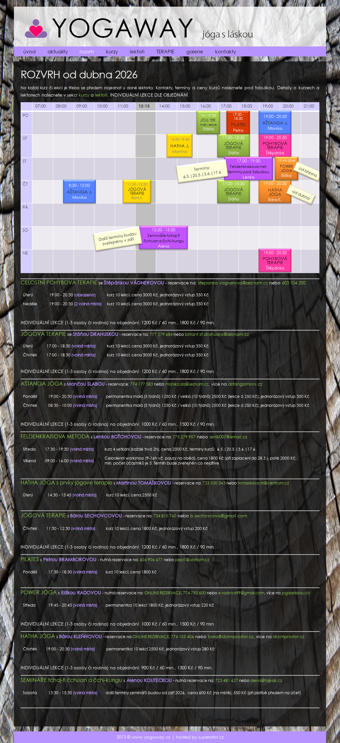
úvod (29, 51)
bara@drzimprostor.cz (230, 636)
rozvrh (87, 51)
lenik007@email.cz (228, 436)
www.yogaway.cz (151, 737)
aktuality (57, 51)
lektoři (137, 51)
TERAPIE (165, 51)
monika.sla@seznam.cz (187, 384)
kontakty (225, 51)
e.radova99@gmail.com (241, 592)
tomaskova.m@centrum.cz (263, 483)
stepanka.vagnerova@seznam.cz (233, 282)
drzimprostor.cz (288, 636)
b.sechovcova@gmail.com (218, 515)
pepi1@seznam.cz (192, 559)
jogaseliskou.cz (296, 592)
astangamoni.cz (245, 384)
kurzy (112, 51)
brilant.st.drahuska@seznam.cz (217, 334)
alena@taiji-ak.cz (266, 680)
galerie (194, 51)
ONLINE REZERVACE (162, 592)
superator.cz (211, 737)
